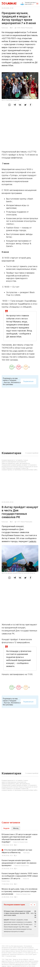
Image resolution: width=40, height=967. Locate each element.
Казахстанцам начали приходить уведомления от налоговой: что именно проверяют (19, 862)
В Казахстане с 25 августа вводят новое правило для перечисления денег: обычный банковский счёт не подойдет (19, 838)
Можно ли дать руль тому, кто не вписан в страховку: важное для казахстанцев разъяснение (19, 891)
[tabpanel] (20, 865)
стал (15, 351)
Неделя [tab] (6, 828)
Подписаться (28, 381)
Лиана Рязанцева (26, 28)
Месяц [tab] (15, 828)
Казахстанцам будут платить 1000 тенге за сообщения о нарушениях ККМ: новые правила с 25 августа (20, 877)
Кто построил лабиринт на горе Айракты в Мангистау (17, 851)
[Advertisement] (20, 127)
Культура (5, 28)
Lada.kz (16, 62)
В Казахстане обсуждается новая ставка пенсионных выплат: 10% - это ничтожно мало (19, 913)
